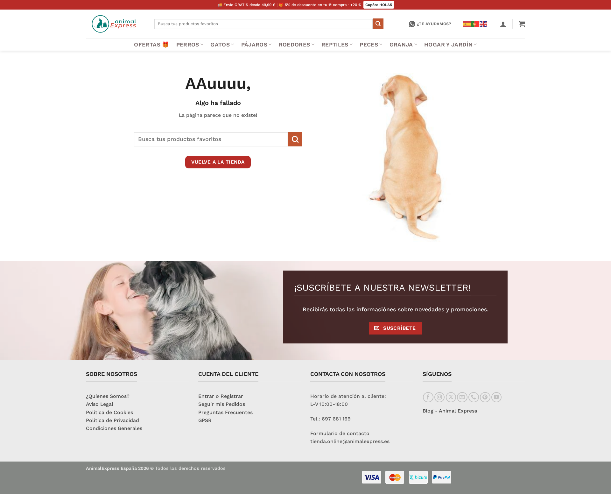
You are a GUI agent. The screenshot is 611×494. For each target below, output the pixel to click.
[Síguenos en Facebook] (428, 397)
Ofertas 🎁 (151, 44)
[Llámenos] (473, 397)
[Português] (475, 23)
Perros (187, 44)
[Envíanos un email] (462, 397)
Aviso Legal (99, 404)
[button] (503, 24)
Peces (369, 44)
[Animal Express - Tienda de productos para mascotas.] (115, 24)
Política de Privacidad (112, 420)
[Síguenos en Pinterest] (485, 397)
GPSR (205, 420)
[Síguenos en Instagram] (439, 397)
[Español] (467, 23)
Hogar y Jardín (448, 44)
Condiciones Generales (114, 428)
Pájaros (254, 44)
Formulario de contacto (339, 433)
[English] (484, 23)
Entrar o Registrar (220, 396)
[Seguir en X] (451, 397)
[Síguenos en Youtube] (496, 397)
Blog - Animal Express (450, 411)
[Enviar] (378, 23)
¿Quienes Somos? (108, 396)
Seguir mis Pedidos (221, 404)
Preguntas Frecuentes (225, 412)
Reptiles (334, 44)
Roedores (294, 44)
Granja (401, 44)
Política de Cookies (109, 412)
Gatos (220, 44)
